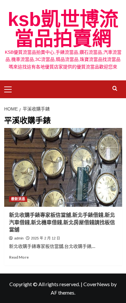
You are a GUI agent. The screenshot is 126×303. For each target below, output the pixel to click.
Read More (19, 257)
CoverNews (96, 284)
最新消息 (18, 199)
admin (19, 238)
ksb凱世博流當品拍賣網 (63, 29)
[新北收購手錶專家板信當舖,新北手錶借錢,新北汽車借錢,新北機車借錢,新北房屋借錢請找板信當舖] (63, 167)
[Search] (115, 88)
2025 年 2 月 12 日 (45, 238)
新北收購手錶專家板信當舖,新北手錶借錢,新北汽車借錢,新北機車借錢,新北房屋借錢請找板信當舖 (62, 222)
